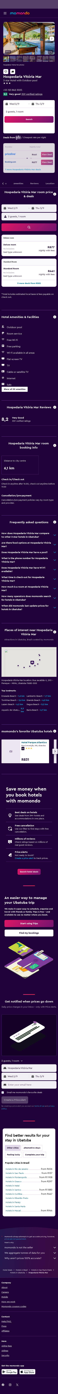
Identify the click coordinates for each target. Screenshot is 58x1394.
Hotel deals (7, 1270)
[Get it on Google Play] (9, 1371)
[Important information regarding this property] (55, 446)
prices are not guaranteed (15, 1239)
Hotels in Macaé (13, 1211)
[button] (5, 13)
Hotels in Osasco (14, 1182)
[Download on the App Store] (27, 1371)
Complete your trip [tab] (34, 1155)
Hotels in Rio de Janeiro (17, 1169)
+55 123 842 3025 (12, 90)
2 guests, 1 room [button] (14, 111)
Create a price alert (24, 858)
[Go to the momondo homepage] (19, 13)
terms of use (39, 1106)
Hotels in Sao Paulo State (41, 1270)
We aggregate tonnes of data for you (24, 1253)
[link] (29, 872)
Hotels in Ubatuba (17, 1273)
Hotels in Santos (13, 1190)
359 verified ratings (31, 94)
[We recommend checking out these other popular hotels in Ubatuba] (55, 731)
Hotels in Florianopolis (16, 1177)
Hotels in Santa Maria (15, 1207)
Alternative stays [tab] (32, 1148)
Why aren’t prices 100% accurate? (22, 1258)
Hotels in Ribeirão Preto (17, 1198)
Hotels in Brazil (22, 1270)
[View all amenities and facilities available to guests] (55, 317)
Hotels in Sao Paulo (15, 1173)
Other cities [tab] (13, 1148)
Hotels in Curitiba (14, 1194)
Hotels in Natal (12, 1186)
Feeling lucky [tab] (13, 1155)
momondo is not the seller (18, 1247)
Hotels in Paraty (13, 1202)
